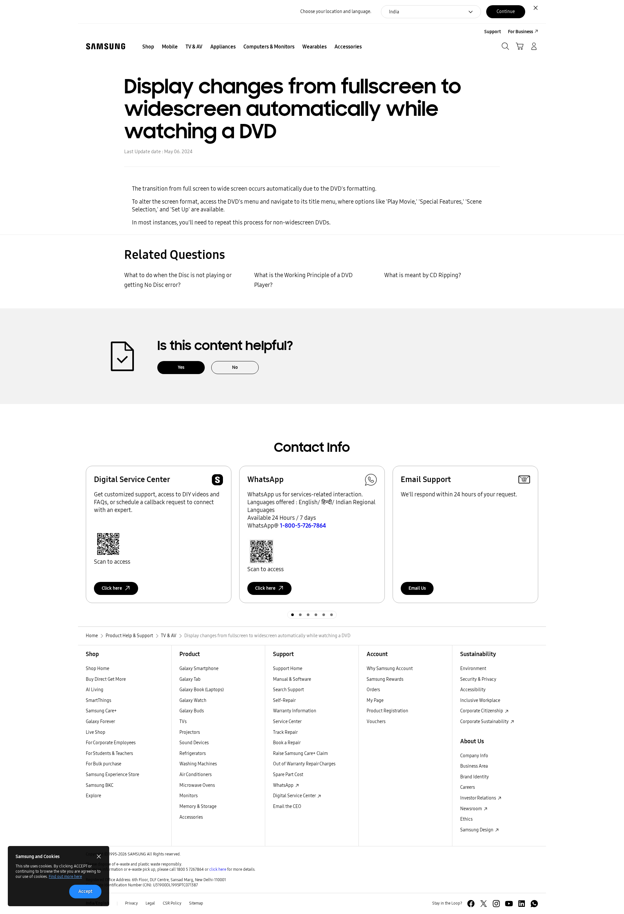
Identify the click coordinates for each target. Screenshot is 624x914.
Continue (506, 11)
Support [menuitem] (492, 31)
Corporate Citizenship (482, 711)
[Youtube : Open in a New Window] (509, 903)
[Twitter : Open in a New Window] (484, 903)
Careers (467, 787)
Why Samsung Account (390, 668)
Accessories (191, 817)
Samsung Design (477, 830)
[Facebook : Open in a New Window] (471, 903)
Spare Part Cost (288, 774)
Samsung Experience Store (112, 774)
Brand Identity (474, 777)
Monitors (188, 796)
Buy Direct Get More (106, 679)
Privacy (131, 903)
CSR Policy (172, 903)
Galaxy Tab (190, 679)
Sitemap (196, 903)
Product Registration (387, 711)
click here (217, 869)
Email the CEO (287, 806)
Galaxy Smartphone (198, 668)
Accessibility (473, 689)
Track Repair (285, 732)
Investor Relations (478, 798)
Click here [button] (112, 588)
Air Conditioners (195, 774)
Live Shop (95, 732)
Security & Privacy (478, 679)
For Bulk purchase (103, 764)
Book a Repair (287, 743)
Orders (373, 689)
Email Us (417, 588)
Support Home (287, 668)
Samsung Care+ (101, 711)
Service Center (287, 721)
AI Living (94, 689)
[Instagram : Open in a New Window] (496, 903)
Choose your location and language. (335, 11)
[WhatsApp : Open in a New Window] (534, 903)
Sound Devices (194, 743)
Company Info (474, 756)
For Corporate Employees (111, 743)
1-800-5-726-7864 (303, 525)
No (235, 367)
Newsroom (471, 809)
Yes (181, 367)
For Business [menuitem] (520, 31)
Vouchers (376, 721)
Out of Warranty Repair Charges (304, 764)
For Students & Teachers (109, 753)
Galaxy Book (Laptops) (201, 689)
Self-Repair (284, 700)
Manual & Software (292, 679)
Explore (93, 796)
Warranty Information (294, 711)
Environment (473, 668)
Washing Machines (198, 764)
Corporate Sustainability (485, 721)
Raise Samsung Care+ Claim (300, 753)
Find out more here (65, 876)
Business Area (474, 766)
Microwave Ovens (197, 785)
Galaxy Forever (100, 721)
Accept (85, 891)
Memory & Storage (197, 806)
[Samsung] (105, 46)
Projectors (189, 732)
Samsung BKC (99, 785)
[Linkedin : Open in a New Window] (522, 903)
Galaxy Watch (192, 700)
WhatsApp (283, 785)
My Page (375, 700)
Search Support (288, 689)
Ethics (466, 819)
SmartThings (98, 700)
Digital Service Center (295, 796)
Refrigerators (192, 753)
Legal (150, 903)
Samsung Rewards (385, 679)
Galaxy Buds (191, 711)
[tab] (292, 615)
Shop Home (97, 668)
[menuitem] (148, 46)
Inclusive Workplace (480, 700)
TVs (183, 721)
